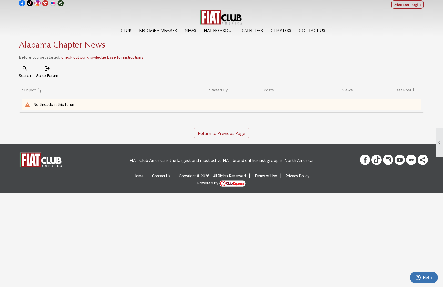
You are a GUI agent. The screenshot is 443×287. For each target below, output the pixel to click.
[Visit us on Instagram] (37, 3)
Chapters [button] (281, 30)
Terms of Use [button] (265, 176)
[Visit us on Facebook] (22, 3)
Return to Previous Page (221, 133)
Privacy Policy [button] (297, 176)
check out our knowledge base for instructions (102, 57)
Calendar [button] (252, 30)
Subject (32, 90)
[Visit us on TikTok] (30, 3)
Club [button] (126, 30)
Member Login (407, 4)
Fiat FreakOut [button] (219, 30)
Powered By (208, 183)
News (190, 30)
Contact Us (312, 30)
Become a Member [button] (158, 30)
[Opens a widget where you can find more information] (424, 278)
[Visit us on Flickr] (53, 3)
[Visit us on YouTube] (45, 3)
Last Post (405, 90)
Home (139, 176)
